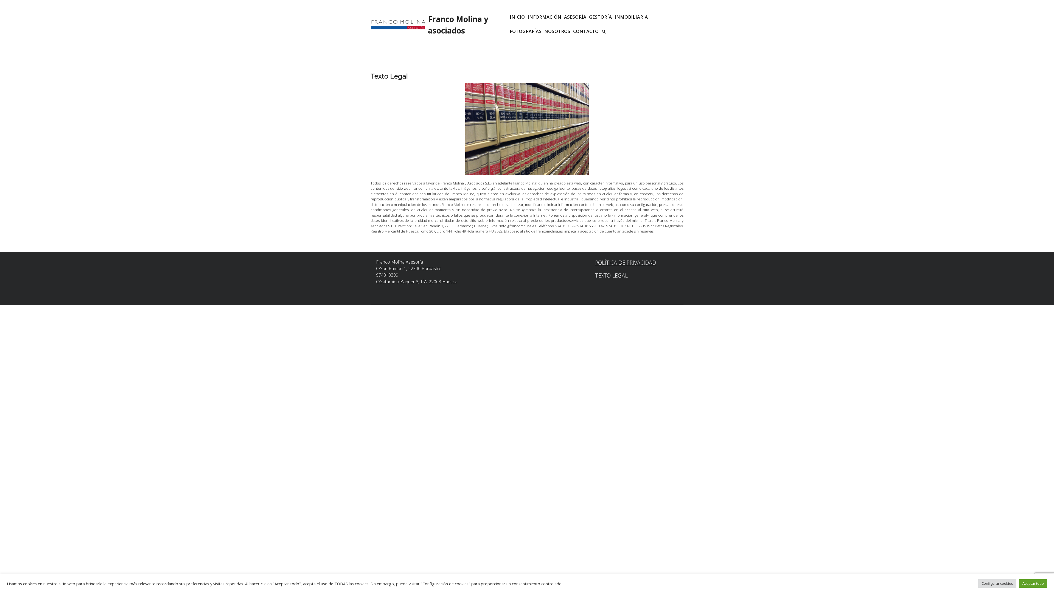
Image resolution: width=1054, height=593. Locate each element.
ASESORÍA (575, 17)
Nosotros (557, 31)
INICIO (517, 17)
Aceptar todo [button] (1033, 583)
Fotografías (526, 31)
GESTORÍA (600, 17)
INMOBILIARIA (631, 17)
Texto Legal (611, 275)
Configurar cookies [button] (997, 583)
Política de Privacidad (625, 262)
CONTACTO (586, 31)
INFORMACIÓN (544, 17)
